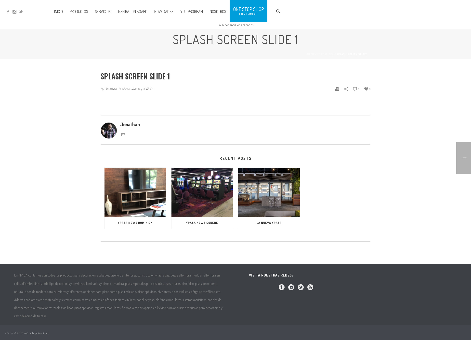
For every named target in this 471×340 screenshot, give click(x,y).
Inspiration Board (132, 11)
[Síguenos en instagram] (291, 287)
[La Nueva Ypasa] (269, 192)
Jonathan (111, 89)
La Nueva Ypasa (269, 223)
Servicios (103, 11)
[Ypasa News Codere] (202, 192)
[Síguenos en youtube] (310, 287)
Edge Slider (325, 54)
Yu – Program (191, 11)
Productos (79, 11)
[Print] (337, 88)
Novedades (163, 11)
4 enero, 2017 (140, 89)
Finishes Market (248, 14)
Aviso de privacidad (36, 333)
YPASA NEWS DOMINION (135, 223)
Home (310, 54)
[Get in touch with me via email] (123, 135)
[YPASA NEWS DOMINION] (135, 192)
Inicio (58, 11)
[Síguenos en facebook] (282, 287)
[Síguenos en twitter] (301, 287)
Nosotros (218, 11)
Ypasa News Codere (202, 223)
